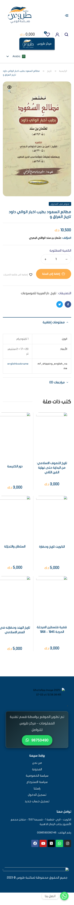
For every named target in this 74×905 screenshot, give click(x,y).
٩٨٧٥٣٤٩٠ (40, 740)
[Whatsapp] (59, 843)
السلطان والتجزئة (14, 546)
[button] (9, 89)
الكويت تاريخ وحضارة (52, 546)
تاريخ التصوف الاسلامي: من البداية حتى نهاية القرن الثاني (52, 468)
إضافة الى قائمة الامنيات (15, 275)
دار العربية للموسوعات (35, 293)
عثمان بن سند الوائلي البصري (45, 237)
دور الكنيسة (15, 466)
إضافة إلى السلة (51, 273)
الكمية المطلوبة (60, 250)
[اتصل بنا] (64, 896)
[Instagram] (67, 843)
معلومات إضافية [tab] (54, 322)
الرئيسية (63, 71)
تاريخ (49, 71)
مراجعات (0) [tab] (57, 382)
